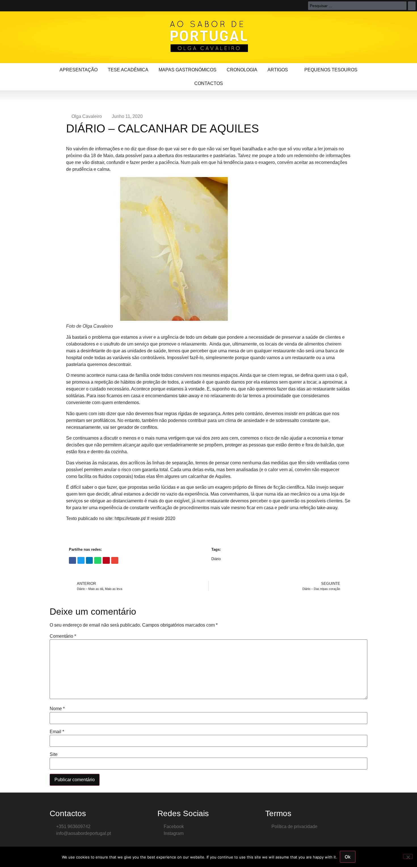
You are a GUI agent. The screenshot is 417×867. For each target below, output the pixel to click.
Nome (57, 708)
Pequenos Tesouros (330, 69)
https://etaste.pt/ (130, 518)
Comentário (63, 636)
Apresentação (79, 69)
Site (54, 754)
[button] (72, 560)
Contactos (208, 83)
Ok (348, 857)
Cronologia (242, 69)
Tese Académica (128, 69)
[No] (408, 856)
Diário (216, 559)
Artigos (278, 69)
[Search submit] (412, 5)
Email (57, 731)
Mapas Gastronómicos (187, 69)
